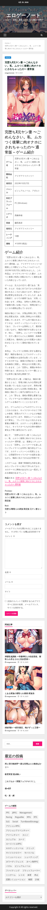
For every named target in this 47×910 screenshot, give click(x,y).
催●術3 (8, 788)
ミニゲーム (11, 875)
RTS (35, 817)
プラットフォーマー (31, 870)
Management (26, 812)
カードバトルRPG (13, 843)
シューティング (31, 857)
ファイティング (13, 870)
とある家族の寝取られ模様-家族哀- (20, 693)
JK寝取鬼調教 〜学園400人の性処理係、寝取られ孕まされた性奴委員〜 (23, 657)
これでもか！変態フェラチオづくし (20, 781)
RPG (29, 817)
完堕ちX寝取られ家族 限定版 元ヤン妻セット (23, 509)
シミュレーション (13, 857)
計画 (37, 879)
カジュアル (11, 839)
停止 (36, 875)
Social (15, 821)
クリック (30, 848)
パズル (9, 866)
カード (21, 839)
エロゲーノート (23, 14)
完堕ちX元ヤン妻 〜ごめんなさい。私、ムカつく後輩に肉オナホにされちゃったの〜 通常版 (23, 481)
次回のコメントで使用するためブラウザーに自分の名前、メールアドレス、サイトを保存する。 (23, 604)
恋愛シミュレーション (15, 879)
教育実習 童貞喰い (13, 774)
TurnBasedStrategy (29, 821)
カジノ (25, 835)
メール (9, 582)
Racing (9, 817)
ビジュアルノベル (22, 866)
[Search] (42, 35)
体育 (29, 875)
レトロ (21, 875)
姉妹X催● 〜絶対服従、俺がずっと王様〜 (22, 727)
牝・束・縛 (9, 795)
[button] (5, 35)
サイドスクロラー (13, 852)
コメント (10, 536)
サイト (8, 591)
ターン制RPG (32, 861)
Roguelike (19, 817)
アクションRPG (13, 826)
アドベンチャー (13, 835)
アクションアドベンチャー (17, 830)
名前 (8, 572)
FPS (7, 812)
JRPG (14, 812)
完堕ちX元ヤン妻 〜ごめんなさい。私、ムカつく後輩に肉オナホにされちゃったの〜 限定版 (23, 495)
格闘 (30, 879)
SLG (8, 821)
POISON (8, 57)
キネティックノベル (14, 848)
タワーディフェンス (14, 861)
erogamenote (9, 73)
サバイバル (29, 852)
